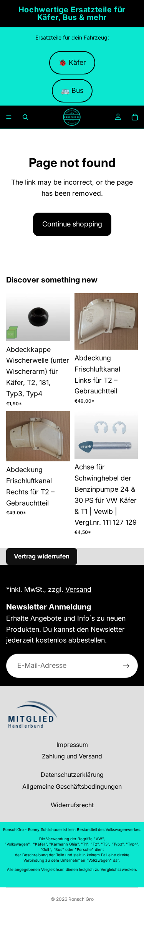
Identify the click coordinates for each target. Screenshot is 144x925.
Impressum (72, 744)
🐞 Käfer (72, 62)
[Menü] (9, 117)
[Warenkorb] (134, 117)
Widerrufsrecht (72, 805)
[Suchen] (25, 117)
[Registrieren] (126, 665)
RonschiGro (81, 899)
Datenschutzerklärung (72, 774)
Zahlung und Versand (72, 756)
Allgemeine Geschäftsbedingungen (72, 786)
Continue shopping (72, 224)
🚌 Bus (72, 90)
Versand (78, 589)
